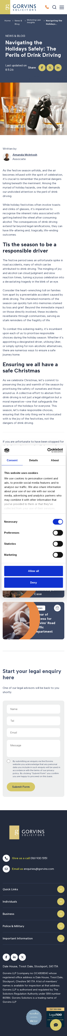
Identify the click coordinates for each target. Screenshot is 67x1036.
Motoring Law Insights (34, 21)
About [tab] (55, 460)
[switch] (58, 533)
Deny (33, 582)
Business (8, 914)
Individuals (10, 901)
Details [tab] (33, 460)
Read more (33, 620)
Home (7, 20)
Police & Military (13, 926)
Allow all (33, 570)
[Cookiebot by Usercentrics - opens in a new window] (48, 450)
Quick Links (10, 889)
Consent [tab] (12, 460)
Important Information (18, 938)
